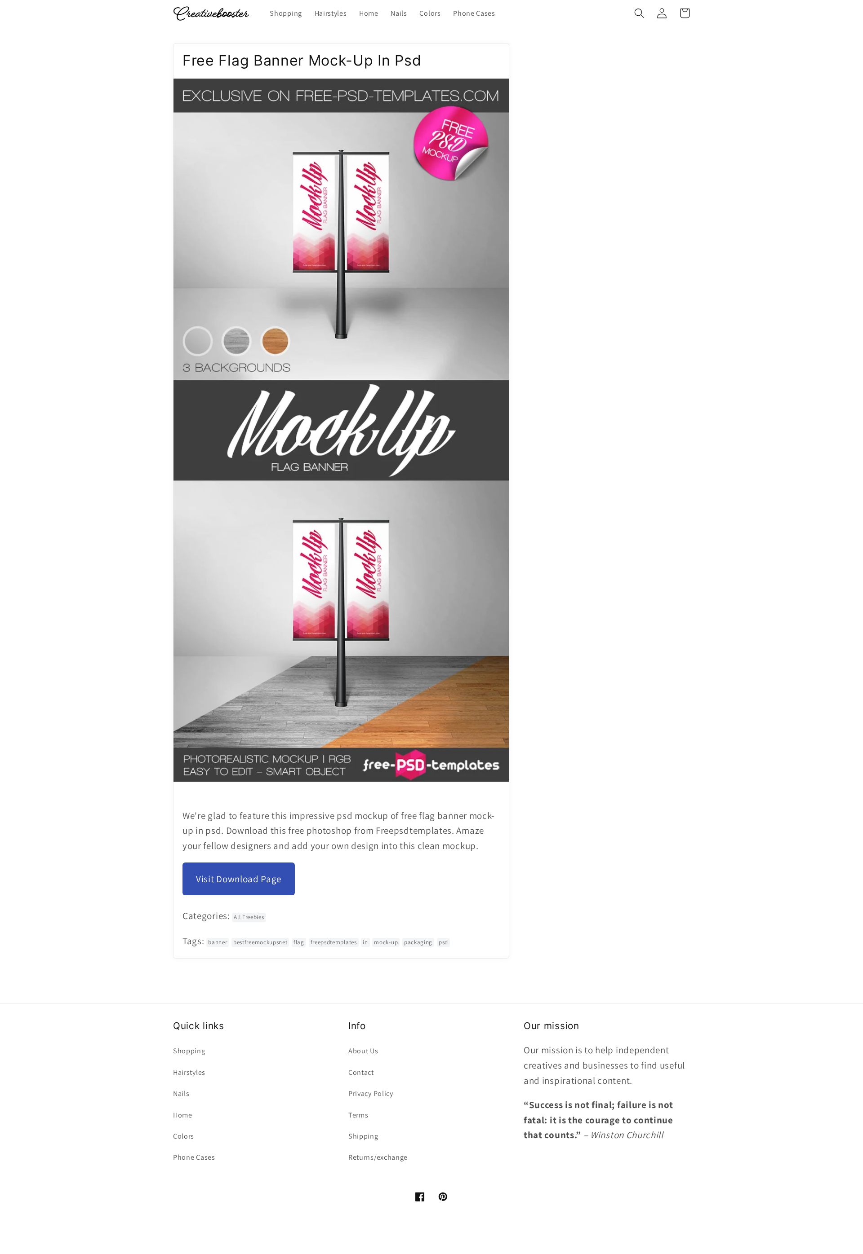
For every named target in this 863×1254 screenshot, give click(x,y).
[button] (639, 13)
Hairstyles (189, 1072)
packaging (418, 942)
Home (182, 1115)
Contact (361, 1072)
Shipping (363, 1136)
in (365, 942)
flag (299, 942)
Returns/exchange (378, 1157)
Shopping (189, 1051)
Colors (183, 1136)
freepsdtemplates (334, 942)
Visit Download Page (238, 879)
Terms (358, 1115)
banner (217, 942)
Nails (181, 1093)
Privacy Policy (370, 1093)
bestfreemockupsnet (260, 942)
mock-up (386, 942)
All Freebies (249, 917)
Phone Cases (194, 1157)
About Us (363, 1051)
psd (443, 942)
